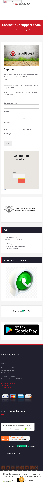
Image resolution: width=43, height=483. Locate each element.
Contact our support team (24, 30)
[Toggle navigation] (21, 15)
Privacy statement (6, 388)
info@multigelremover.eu (16, 244)
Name (7, 112)
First (5, 118)
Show (21, 479)
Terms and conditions (8, 383)
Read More (29, 480)
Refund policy (5, 385)
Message (8, 133)
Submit (8, 143)
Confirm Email (27, 129)
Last (24, 118)
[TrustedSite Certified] (18, 427)
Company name (10, 103)
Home (12, 30)
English (10, 1)
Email (7, 122)
